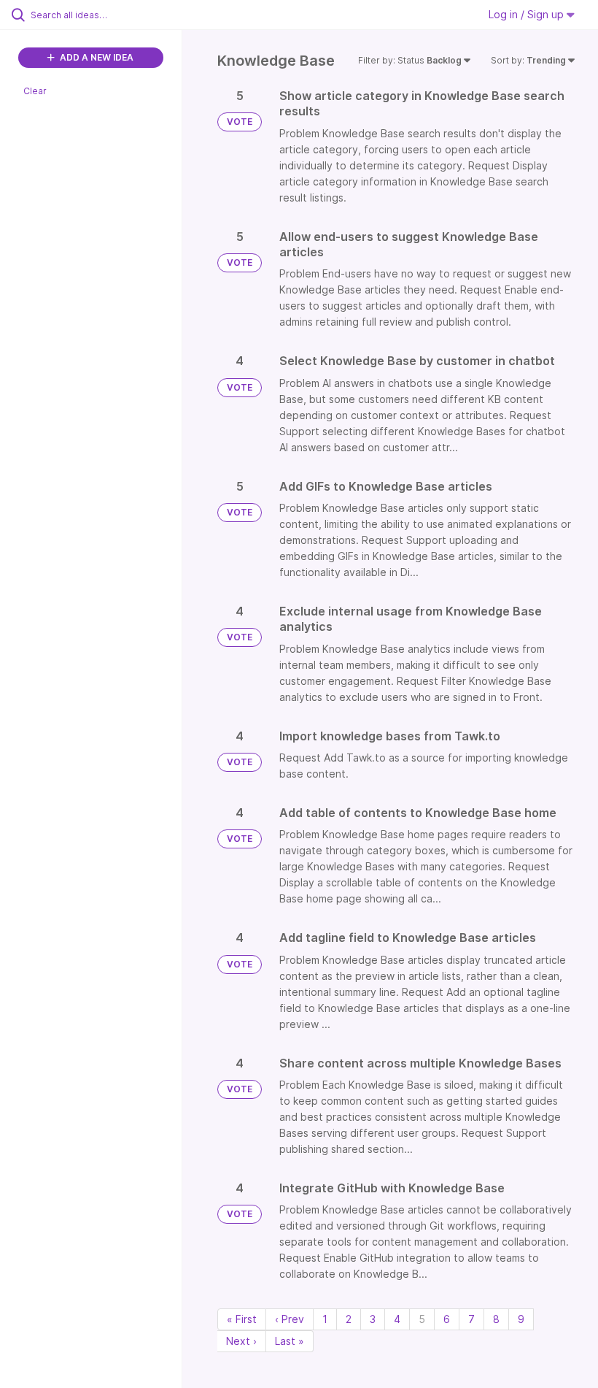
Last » (289, 1341)
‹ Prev (289, 1319)
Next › (241, 1341)
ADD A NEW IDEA (95, 57)
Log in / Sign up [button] (528, 14)
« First (242, 1319)
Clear (35, 90)
